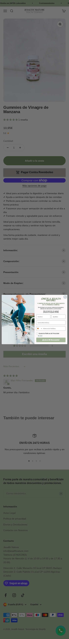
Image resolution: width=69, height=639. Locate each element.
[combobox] (39, 328)
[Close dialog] (65, 297)
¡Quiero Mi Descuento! (50, 340)
